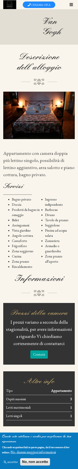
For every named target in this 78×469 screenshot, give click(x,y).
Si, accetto (11, 462)
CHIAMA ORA (40, 5)
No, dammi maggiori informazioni (33, 452)
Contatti (39, 354)
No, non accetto (35, 462)
